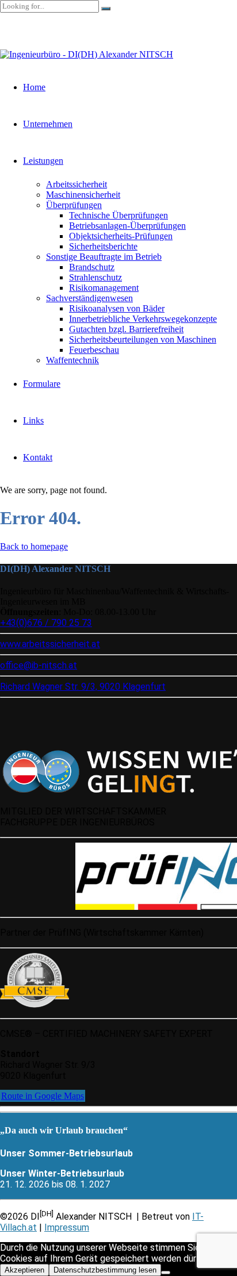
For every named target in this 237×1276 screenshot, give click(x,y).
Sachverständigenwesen (89, 298)
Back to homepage (34, 546)
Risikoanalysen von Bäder (117, 308)
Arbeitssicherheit (76, 184)
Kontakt (37, 457)
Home (34, 87)
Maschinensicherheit (83, 194)
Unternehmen (47, 124)
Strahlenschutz (95, 277)
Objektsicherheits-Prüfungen (121, 236)
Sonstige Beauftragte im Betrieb (104, 257)
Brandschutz (91, 267)
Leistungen (43, 161)
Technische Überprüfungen (118, 215)
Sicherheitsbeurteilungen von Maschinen (142, 339)
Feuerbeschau (94, 350)
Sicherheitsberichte (103, 246)
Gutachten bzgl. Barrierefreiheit (126, 329)
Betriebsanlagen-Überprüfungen (127, 225)
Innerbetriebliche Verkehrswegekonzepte (143, 319)
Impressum (66, 1227)
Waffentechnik (72, 360)
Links (33, 420)
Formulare (41, 384)
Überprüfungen (74, 205)
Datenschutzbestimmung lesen (104, 1270)
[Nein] (165, 1272)
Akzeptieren (24, 1270)
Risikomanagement (104, 288)
